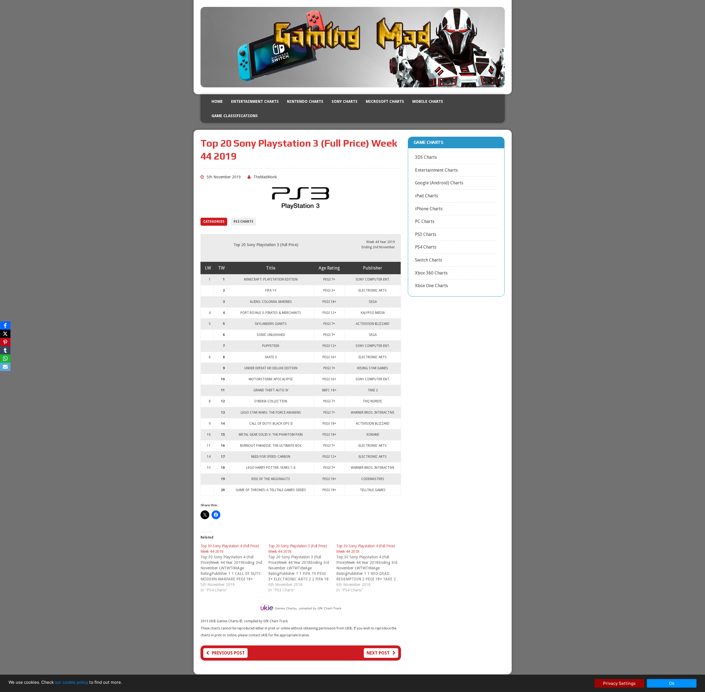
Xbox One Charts (431, 285)
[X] (5, 334)
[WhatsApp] (5, 358)
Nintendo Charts (305, 101)
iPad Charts (426, 195)
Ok (671, 683)
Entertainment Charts (255, 101)
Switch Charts (428, 260)
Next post (378, 653)
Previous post (228, 653)
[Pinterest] (5, 342)
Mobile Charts (427, 101)
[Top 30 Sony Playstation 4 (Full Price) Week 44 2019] (234, 568)
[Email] (5, 367)
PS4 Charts (425, 247)
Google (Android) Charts (439, 182)
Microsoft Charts (385, 101)
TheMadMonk (265, 177)
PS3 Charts (243, 222)
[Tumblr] (5, 350)
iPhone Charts (429, 208)
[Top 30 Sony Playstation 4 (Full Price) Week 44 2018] (370, 568)
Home (217, 101)
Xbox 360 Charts (431, 273)
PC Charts (424, 221)
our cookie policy (71, 682)
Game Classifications (235, 116)
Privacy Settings (619, 683)
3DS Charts (426, 157)
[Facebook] (5, 325)
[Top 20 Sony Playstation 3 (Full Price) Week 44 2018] (302, 568)
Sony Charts (344, 101)
